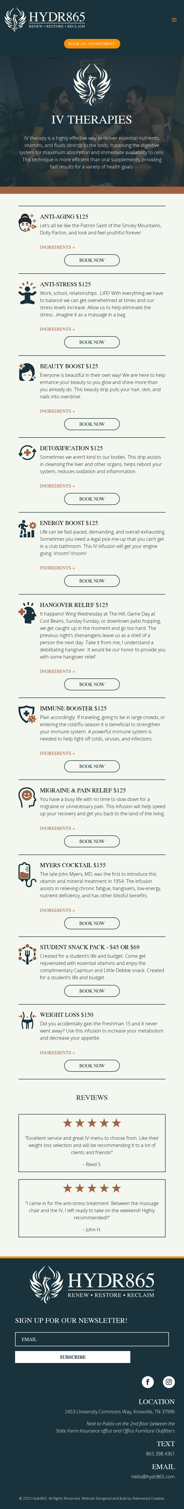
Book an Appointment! (92, 43)
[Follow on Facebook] (148, 1382)
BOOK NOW (92, 260)
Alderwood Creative (148, 1498)
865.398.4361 (160, 1453)
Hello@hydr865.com (153, 1476)
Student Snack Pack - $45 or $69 (90, 947)
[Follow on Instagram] (169, 1382)
